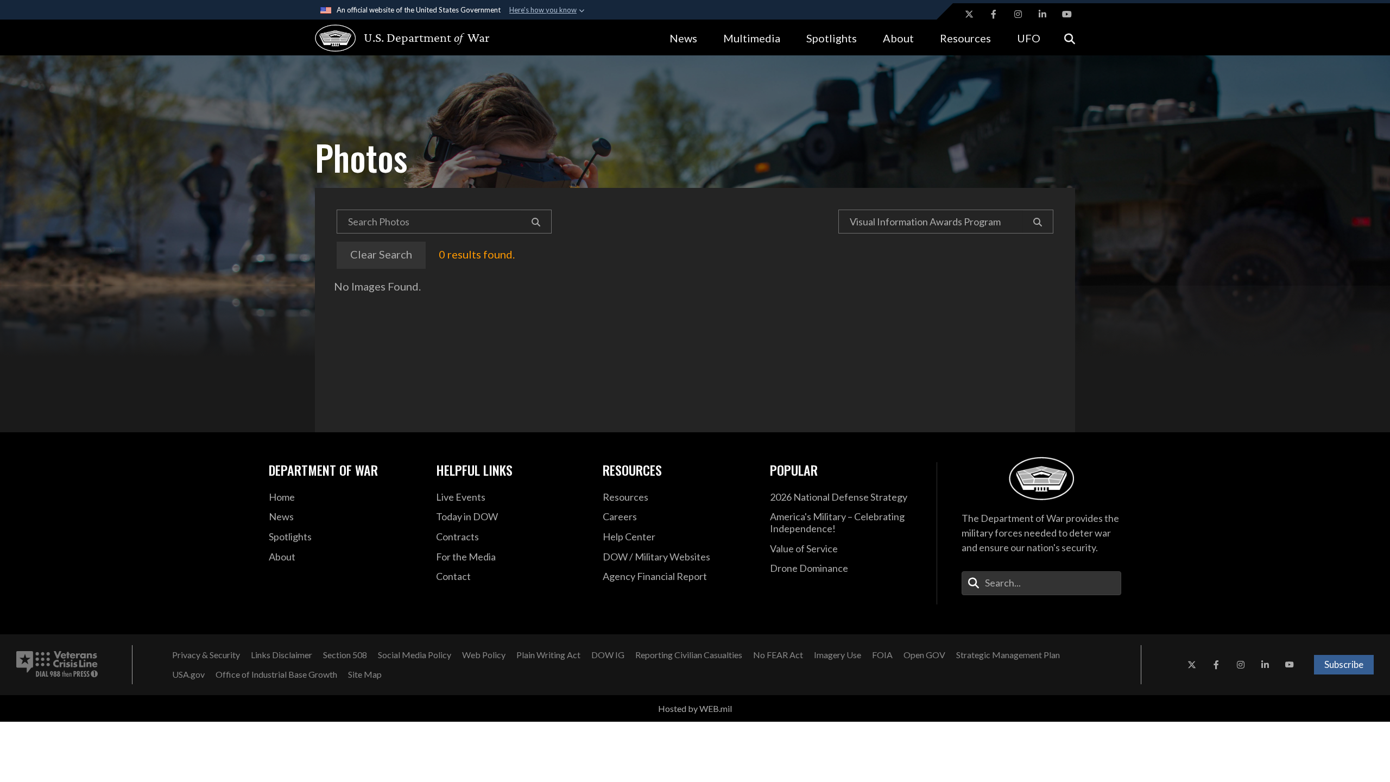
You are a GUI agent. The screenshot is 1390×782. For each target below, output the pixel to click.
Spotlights (831, 38)
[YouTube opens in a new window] (1067, 14)
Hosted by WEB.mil (695, 708)
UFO (1028, 38)
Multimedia (751, 38)
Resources (965, 38)
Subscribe (1343, 664)
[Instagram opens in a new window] (1018, 14)
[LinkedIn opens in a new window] (1042, 14)
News (683, 38)
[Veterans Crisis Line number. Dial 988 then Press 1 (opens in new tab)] (57, 664)
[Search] (536, 222)
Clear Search (381, 254)
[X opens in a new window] (969, 14)
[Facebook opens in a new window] (993, 14)
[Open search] (1069, 37)
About (898, 38)
